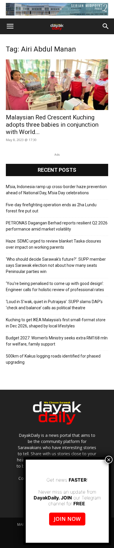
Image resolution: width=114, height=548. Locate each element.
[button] (10, 26)
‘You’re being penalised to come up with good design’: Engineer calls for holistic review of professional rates (55, 286)
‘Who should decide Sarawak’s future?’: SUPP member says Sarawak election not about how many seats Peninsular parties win (56, 265)
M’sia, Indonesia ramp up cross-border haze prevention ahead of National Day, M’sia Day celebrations (56, 189)
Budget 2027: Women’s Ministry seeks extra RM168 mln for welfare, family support (57, 341)
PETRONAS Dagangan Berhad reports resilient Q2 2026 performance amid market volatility (57, 226)
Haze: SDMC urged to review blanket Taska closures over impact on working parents (53, 244)
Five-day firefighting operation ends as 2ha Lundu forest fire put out (51, 207)
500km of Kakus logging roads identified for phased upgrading (53, 359)
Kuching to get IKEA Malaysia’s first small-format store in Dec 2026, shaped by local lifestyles (56, 322)
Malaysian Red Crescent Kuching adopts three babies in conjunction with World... (52, 124)
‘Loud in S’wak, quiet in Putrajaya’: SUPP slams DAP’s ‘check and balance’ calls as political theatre (54, 304)
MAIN (21, 524)
